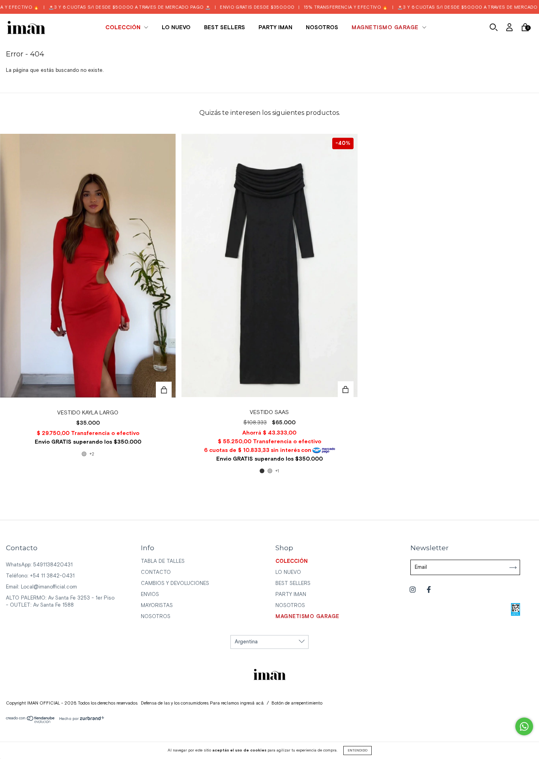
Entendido (357, 750)
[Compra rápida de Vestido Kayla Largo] (164, 389)
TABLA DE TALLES (163, 561)
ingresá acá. (252, 703)
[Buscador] (494, 28)
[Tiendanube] (30, 721)
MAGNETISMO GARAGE (386, 27)
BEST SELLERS (224, 27)
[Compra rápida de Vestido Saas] (346, 389)
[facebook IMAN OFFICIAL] (428, 590)
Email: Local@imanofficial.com (41, 587)
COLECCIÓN (123, 27)
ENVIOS (150, 594)
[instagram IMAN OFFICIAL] (413, 590)
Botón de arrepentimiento (296, 703)
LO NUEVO (176, 27)
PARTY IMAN (275, 27)
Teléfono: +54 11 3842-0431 (40, 576)
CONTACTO (156, 572)
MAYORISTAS (157, 605)
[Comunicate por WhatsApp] (524, 726)
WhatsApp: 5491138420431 (39, 565)
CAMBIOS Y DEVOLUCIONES (175, 583)
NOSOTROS (322, 27)
